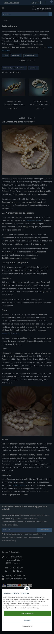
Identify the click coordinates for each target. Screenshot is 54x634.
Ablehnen (27, 620)
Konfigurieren (27, 626)
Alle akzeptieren (27, 613)
